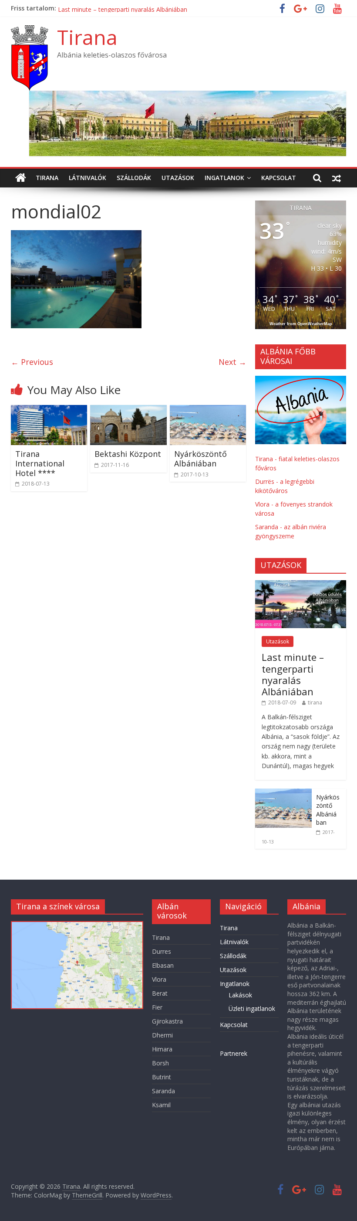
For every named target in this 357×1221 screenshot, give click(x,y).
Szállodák (134, 177)
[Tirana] (20, 178)
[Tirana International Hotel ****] (49, 410)
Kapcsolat (278, 177)
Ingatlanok (224, 177)
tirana (315, 702)
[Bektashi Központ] (128, 410)
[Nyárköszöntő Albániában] (208, 410)
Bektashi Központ (127, 454)
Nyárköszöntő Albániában (200, 459)
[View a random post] (336, 178)
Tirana (87, 37)
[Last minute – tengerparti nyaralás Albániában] (301, 585)
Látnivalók (87, 177)
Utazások (178, 177)
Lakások (240, 995)
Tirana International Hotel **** (102, 7)
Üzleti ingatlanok (252, 1008)
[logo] (301, 380)
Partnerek (233, 1053)
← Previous (32, 362)
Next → (232, 362)
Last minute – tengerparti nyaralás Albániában (293, 674)
